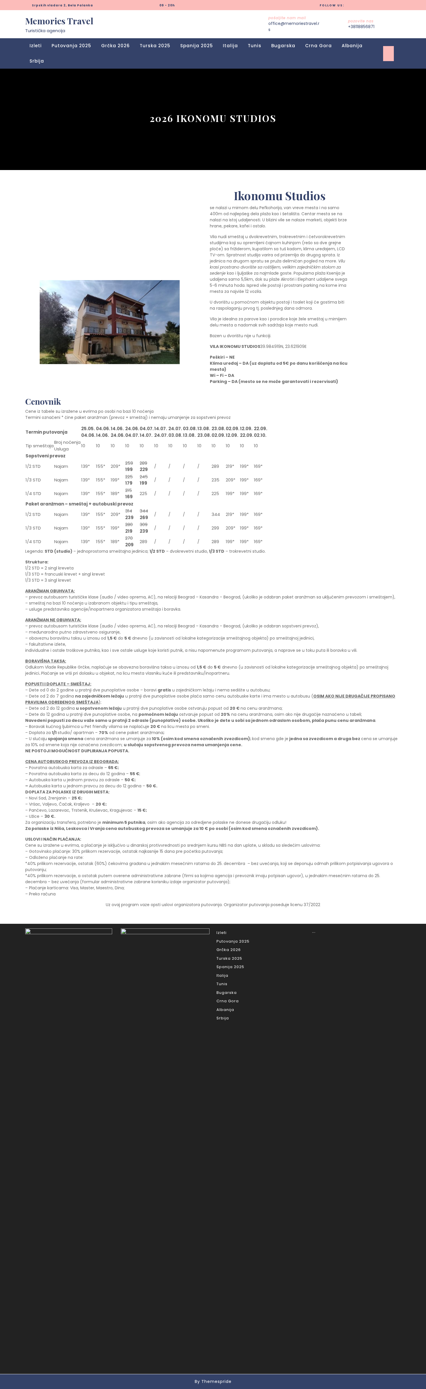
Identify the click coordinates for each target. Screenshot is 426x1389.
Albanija (352, 46)
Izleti (36, 46)
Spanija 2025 (196, 46)
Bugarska (283, 46)
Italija (230, 46)
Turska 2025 (155, 46)
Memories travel (59, 21)
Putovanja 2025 (71, 46)
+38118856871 (361, 27)
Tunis (254, 46)
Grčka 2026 (115, 46)
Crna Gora (318, 46)
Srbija (37, 61)
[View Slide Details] (110, 322)
